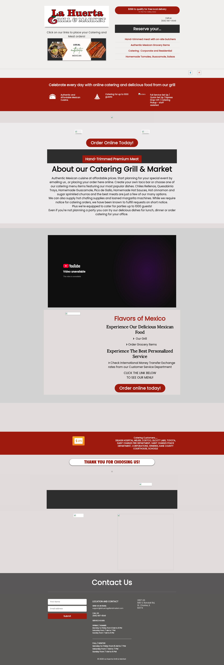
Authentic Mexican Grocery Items (150, 45)
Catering (134, 50)
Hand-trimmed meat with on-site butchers (150, 39)
